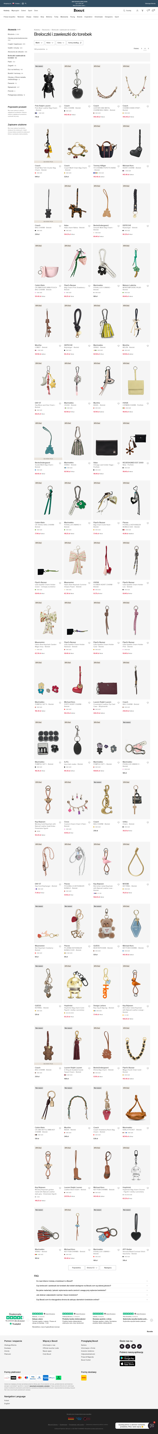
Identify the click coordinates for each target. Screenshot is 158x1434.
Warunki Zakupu (53, 1424)
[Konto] (137, 10)
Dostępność (63, 1424)
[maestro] (26, 1378)
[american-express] (45, 1378)
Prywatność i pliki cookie (76, 1424)
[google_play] (127, 1358)
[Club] (142, 10)
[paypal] (52, 1378)
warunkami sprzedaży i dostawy (40, 1386)
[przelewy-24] (7, 1378)
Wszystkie (150, 1331)
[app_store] (127, 1363)
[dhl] (84, 1378)
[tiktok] (139, 1346)
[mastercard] (20, 1378)
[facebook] (122, 1346)
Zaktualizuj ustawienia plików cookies (97, 1424)
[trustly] (58, 1378)
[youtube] (133, 1346)
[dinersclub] (39, 1378)
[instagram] (127, 1346)
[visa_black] (13, 1378)
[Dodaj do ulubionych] (60, 106)
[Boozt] (79, 11)
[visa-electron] (32, 1378)
